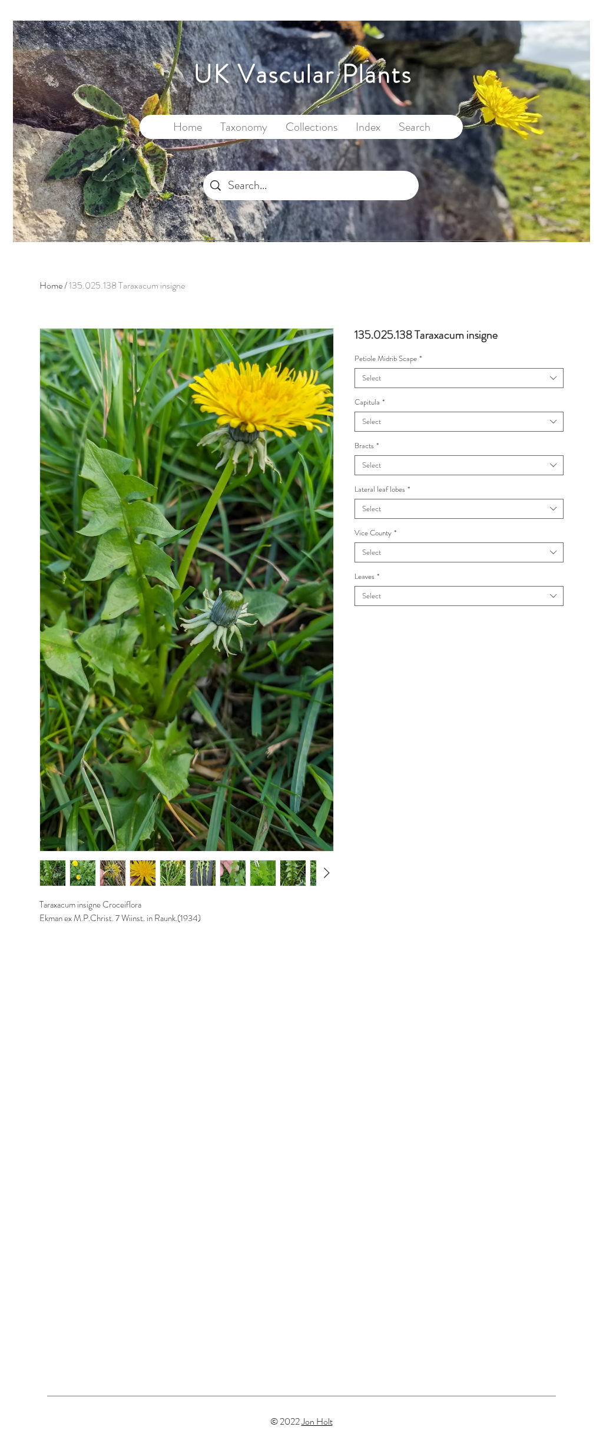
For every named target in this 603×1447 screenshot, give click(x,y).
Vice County (375, 533)
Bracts (366, 446)
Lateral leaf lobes (382, 489)
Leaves (366, 576)
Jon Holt (317, 1421)
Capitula (369, 402)
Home (50, 285)
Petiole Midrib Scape (388, 358)
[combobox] (459, 378)
